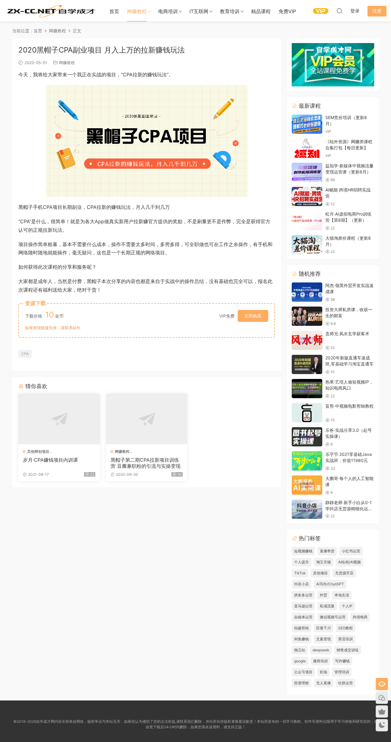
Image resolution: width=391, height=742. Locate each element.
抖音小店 (301, 584)
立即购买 (252, 315)
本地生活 (341, 595)
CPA (25, 353)
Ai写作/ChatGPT (330, 584)
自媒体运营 (303, 617)
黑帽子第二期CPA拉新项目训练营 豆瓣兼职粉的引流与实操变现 (146, 463)
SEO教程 (345, 628)
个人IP (347, 606)
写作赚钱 (342, 661)
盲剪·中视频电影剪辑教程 (349, 406)
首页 (114, 11)
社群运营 (345, 683)
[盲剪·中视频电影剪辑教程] (307, 412)
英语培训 (345, 639)
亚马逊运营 (303, 606)
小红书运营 (351, 551)
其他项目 (320, 573)
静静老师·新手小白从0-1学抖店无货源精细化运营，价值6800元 (348, 508)
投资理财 (301, 683)
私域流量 (327, 606)
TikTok (300, 573)
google (300, 661)
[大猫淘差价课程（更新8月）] (307, 244)
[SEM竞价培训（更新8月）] (307, 124)
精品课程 (261, 11)
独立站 (299, 650)
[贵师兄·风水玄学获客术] (307, 340)
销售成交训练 (348, 650)
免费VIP (287, 11)
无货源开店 (344, 573)
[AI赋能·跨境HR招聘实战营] (307, 196)
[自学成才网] (50, 10)
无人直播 (323, 683)
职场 (323, 672)
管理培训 (341, 672)
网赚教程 (137, 11)
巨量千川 (323, 628)
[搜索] (339, 10)
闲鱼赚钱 (301, 639)
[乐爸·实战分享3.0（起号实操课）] (307, 436)
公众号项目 (303, 672)
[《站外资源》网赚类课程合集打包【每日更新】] (307, 148)
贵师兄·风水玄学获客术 (347, 333)
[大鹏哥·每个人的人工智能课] (307, 485)
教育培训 (229, 11)
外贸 (323, 595)
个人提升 (301, 562)
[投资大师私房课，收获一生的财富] (307, 316)
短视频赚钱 (303, 551)
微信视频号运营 (332, 617)
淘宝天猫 (323, 562)
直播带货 (327, 551)
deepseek (320, 650)
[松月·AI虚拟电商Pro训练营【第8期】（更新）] (307, 220)
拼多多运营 (303, 595)
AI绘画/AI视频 (349, 562)
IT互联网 (198, 11)
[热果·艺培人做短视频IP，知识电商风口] (307, 388)
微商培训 (320, 661)
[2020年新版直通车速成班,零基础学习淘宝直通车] (307, 364)
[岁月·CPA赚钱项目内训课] (59, 419)
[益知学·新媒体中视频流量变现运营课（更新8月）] (307, 172)
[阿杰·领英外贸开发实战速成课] (307, 292)
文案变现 (323, 639)
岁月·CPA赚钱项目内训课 (50, 460)
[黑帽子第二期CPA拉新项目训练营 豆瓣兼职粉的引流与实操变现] (147, 419)
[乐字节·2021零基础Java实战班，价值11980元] (307, 461)
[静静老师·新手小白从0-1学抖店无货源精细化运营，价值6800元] (307, 509)
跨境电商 (360, 617)
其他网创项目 (38, 451)
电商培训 (168, 11)
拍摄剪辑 (301, 628)
